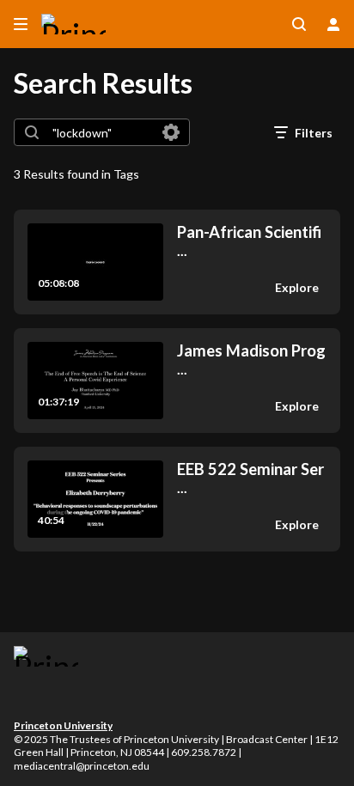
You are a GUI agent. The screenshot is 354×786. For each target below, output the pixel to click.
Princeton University (63, 725)
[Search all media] (299, 24)
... (249, 241)
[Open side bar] (20, 24)
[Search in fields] (171, 132)
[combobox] (101, 132)
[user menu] (333, 24)
